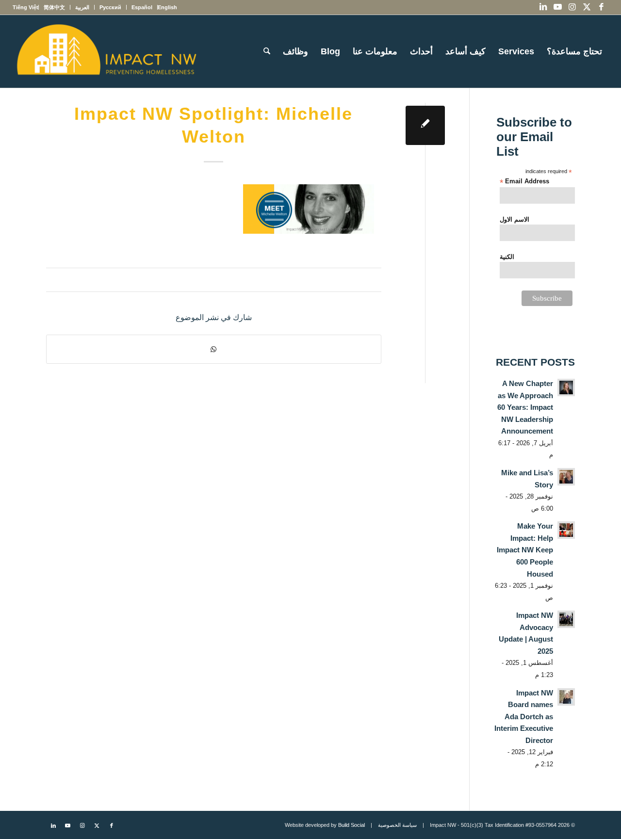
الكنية (507, 256)
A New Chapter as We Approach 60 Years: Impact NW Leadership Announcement (525, 407)
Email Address (524, 181)
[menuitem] (167, 7)
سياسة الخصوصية (397, 825)
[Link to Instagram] (572, 7)
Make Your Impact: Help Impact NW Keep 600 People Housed (525, 550)
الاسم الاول (514, 219)
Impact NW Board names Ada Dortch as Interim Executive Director (523, 716)
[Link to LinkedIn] (543, 7)
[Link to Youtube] (557, 7)
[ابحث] (267, 51)
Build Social (351, 825)
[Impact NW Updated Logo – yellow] (106, 51)
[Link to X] (586, 7)
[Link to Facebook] (601, 7)
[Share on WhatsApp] (214, 349)
